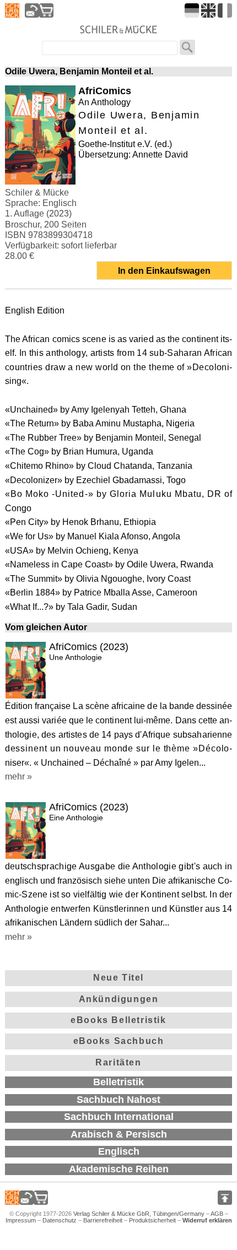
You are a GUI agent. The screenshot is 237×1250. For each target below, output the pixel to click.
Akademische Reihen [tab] (119, 1169)
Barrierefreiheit (102, 1220)
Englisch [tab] (118, 1151)
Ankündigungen (119, 999)
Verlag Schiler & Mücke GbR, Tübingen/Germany (138, 1213)
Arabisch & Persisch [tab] (119, 1134)
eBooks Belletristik (118, 1020)
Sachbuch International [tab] (119, 1116)
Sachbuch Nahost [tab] (118, 1099)
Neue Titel (118, 977)
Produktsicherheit (152, 1220)
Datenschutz (59, 1220)
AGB (217, 1213)
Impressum (21, 1220)
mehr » (18, 776)
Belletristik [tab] (118, 1081)
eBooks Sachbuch (118, 1041)
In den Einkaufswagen (164, 270)
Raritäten (118, 1062)
